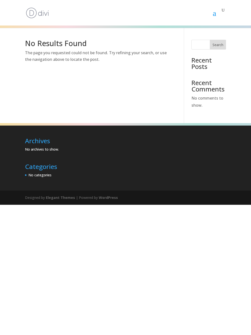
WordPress (108, 197)
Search (218, 44)
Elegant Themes (60, 197)
